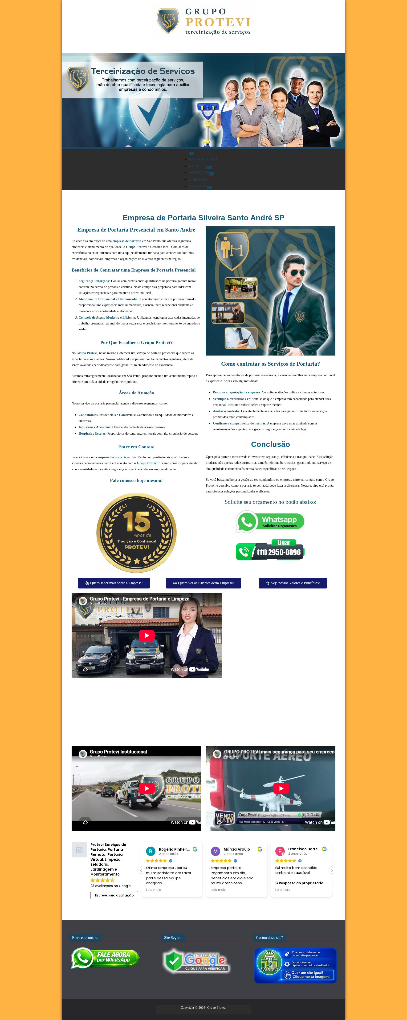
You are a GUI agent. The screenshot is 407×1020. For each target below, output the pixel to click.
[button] (141, 870)
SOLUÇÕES (199, 173)
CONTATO (198, 186)
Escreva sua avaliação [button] (114, 895)
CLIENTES (198, 179)
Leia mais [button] (153, 890)
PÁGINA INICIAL (203, 159)
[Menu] (191, 153)
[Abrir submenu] (209, 167)
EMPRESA (198, 166)
